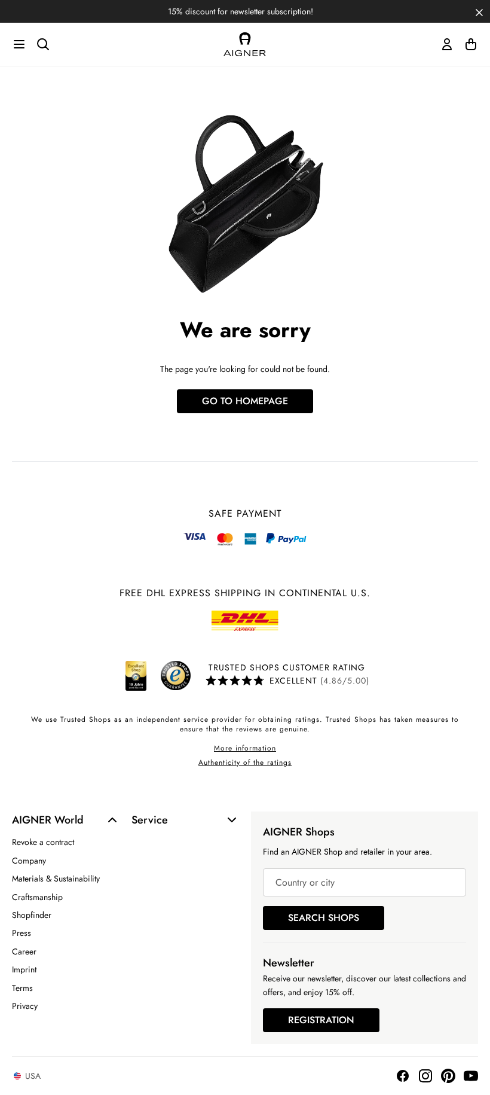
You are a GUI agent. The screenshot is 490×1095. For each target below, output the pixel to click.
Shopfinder (31, 915)
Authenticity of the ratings (245, 762)
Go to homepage (245, 401)
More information (245, 748)
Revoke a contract (43, 842)
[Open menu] (19, 44)
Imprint (24, 969)
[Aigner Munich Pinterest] (448, 1076)
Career (24, 951)
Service (149, 820)
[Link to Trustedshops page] (156, 676)
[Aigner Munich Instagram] (425, 1076)
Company (29, 861)
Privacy (25, 1006)
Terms (22, 988)
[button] (479, 11)
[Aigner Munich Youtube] (471, 1076)
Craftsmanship (37, 897)
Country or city (305, 882)
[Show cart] (471, 44)
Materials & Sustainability (56, 878)
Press (21, 933)
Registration (321, 1020)
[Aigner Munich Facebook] (403, 1076)
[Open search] (43, 44)
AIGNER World (48, 820)
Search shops (323, 918)
